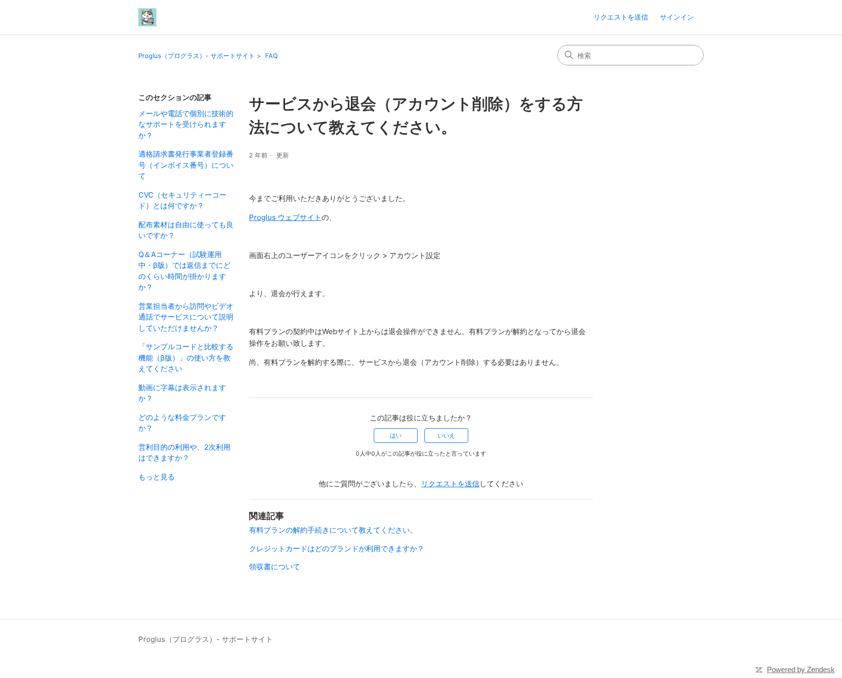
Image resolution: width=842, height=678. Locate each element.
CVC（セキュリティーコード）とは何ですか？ (182, 200)
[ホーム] (147, 17)
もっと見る (156, 476)
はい (396, 435)
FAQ (271, 56)
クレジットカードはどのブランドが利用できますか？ (336, 548)
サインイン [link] (677, 17)
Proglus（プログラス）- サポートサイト (196, 56)
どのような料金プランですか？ (182, 423)
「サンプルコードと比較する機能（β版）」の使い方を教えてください (185, 357)
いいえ (446, 435)
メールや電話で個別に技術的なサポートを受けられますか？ (185, 124)
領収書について (274, 566)
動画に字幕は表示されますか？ (182, 393)
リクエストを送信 (620, 17)
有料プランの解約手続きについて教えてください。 (333, 530)
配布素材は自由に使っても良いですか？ (185, 230)
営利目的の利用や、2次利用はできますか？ (184, 452)
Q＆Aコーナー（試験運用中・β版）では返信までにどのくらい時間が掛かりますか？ (184, 271)
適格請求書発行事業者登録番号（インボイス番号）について (185, 164)
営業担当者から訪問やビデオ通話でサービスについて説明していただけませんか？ (185, 317)
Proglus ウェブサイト (285, 217)
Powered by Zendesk (801, 669)
